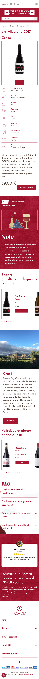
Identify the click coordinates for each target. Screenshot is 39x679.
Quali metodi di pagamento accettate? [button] (17, 503)
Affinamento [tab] (8, 206)
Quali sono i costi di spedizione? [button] (12, 491)
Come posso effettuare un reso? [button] (16, 515)
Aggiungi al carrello (26, 187)
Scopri (10, 421)
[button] (37, 4)
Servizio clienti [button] (9, 654)
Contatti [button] (6, 645)
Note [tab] (5, 202)
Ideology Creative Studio (25, 674)
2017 (12, 104)
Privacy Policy (12, 592)
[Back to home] (5, 4)
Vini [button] (4, 620)
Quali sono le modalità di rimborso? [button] (15, 527)
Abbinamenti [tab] (18, 202)
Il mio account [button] (9, 637)
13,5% (13, 118)
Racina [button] (5, 628)
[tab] (4, 321)
